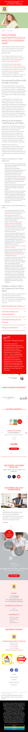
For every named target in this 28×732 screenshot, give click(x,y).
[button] (26, 397)
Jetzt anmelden (14, 575)
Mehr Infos (14, 729)
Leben (4, 510)
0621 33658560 (15, 2)
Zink (6, 213)
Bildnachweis (14, 684)
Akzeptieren (14, 727)
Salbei (19, 223)
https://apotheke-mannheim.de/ (16, 601)
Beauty (4, 30)
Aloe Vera (22, 178)
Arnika (18, 226)
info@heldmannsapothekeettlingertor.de (14, 650)
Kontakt (14, 674)
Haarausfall (16, 61)
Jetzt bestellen (14, 448)
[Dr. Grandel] (9, 398)
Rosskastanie (8, 225)
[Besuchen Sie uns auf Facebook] (11, 670)
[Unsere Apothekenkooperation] (7, 659)
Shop (7, 4)
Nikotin (6, 215)
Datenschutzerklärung (14, 682)
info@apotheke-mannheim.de (16, 599)
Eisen (8, 213)
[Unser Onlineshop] (21, 659)
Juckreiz (12, 59)
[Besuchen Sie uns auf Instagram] (16, 670)
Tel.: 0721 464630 (14, 646)
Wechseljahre (8, 254)
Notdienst (12, 4)
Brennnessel (15, 223)
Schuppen (16, 59)
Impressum (14, 679)
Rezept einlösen (19, 4)
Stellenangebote (14, 677)
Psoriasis (10, 61)
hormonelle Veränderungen (17, 66)
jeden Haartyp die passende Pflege (14, 71)
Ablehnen (14, 725)
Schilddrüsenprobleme (17, 254)
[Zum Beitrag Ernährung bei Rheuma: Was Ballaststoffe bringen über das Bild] (14, 500)
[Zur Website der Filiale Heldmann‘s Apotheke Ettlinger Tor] (14, 637)
